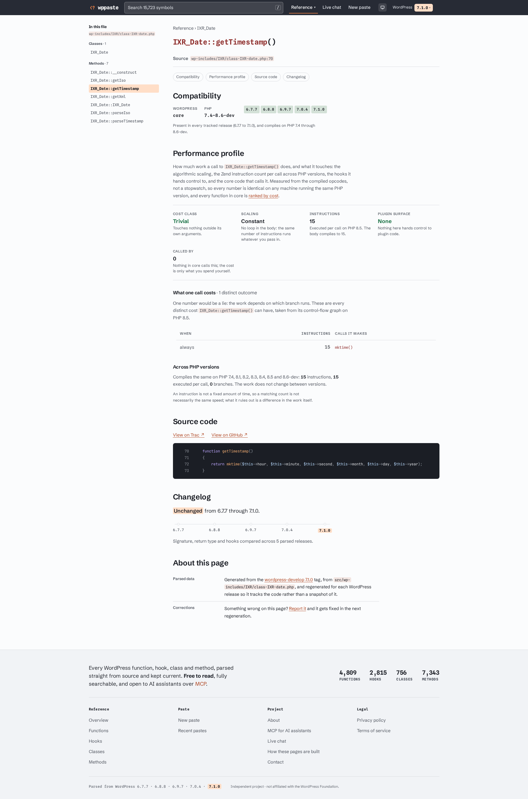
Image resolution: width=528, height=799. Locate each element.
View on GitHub (229, 435)
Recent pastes (192, 730)
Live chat (333, 8)
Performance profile (227, 77)
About (274, 720)
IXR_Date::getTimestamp (114, 88)
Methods (97, 762)
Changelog (296, 77)
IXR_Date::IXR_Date (110, 105)
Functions (98, 730)
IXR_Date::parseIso (110, 113)
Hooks (95, 741)
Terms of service (374, 730)
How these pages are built (294, 751)
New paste (359, 7)
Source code (266, 77)
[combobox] (203, 7)
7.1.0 (424, 8)
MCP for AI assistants (289, 730)
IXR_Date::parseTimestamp (116, 121)
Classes (97, 751)
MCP (200, 683)
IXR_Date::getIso (108, 80)
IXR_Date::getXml (108, 96)
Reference (303, 7)
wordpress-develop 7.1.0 (289, 579)
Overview (98, 720)
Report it (297, 608)
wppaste (108, 7)
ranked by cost (263, 195)
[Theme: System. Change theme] (382, 7)
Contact (276, 762)
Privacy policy (371, 720)
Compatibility (188, 77)
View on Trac (189, 435)
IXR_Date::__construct (113, 72)
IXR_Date (206, 28)
